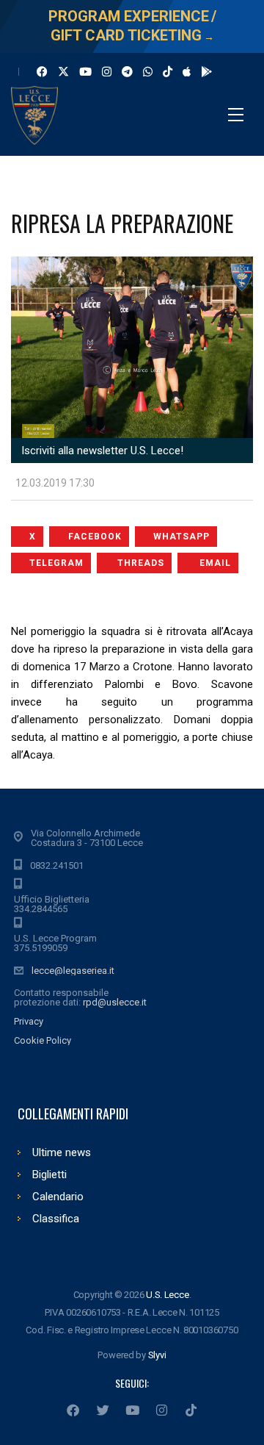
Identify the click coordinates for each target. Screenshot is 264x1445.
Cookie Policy (42, 1040)
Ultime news (61, 1152)
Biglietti (49, 1174)
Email (215, 563)
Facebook (95, 536)
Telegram (56, 563)
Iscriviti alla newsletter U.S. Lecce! (100, 450)
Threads (140, 563)
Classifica (55, 1218)
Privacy (28, 1021)
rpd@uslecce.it (115, 1002)
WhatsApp (181, 536)
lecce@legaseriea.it (73, 970)
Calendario (58, 1196)
